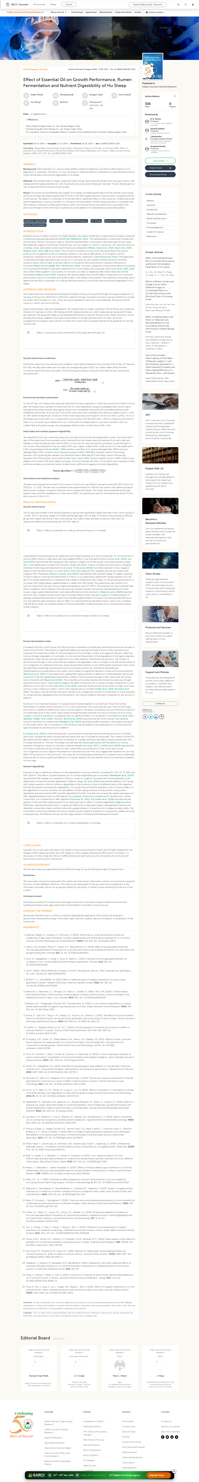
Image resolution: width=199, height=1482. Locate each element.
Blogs (53, 4)
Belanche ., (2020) (112, 592)
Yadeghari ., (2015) (70, 721)
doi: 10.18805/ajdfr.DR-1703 (71, 1194)
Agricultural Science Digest (57, 1448)
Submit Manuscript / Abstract (147, 4)
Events (69, 4)
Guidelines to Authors (93, 1421)
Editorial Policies (91, 1445)
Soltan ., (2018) (104, 799)
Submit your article (170, 1426)
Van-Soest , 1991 (77, 458)
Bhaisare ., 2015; (33, 251)
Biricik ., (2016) (73, 718)
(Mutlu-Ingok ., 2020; (101, 248)
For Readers (89, 1460)
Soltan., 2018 (104, 689)
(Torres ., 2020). (117, 559)
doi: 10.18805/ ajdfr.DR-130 (43, 1206)
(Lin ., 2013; (126, 715)
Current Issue (77, 12)
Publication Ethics (92, 1426)
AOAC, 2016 (59, 449)
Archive (137, 12)
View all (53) (59, 1339)
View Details (160, 160)
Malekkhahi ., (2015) (122, 775)
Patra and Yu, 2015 (80, 799)
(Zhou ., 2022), (67, 686)
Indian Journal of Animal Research (25, 12)
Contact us (160, 703)
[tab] (79, 120)
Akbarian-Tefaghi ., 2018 (37, 718)
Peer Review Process (93, 1439)
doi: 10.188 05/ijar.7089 (42, 1009)
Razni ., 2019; (123, 248)
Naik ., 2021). (52, 251)
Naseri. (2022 (53, 680)
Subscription (128, 1462)
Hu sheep (96, 221)
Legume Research (53, 1437)
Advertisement (129, 1467)
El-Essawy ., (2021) (34, 733)
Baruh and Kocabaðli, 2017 (47, 265)
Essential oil (56, 221)
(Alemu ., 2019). (46, 274)
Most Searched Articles (133, 1447)
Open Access (89, 1465)
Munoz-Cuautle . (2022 (64, 574)
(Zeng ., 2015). (109, 256)
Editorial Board (105, 12)
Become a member (170, 1431)
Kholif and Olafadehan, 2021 (74, 239)
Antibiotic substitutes (35, 221)
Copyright (88, 1470)
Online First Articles (123, 12)
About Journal (57, 12)
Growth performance (76, 221)
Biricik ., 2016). (71, 265)
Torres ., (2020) (82, 568)
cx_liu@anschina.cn (38, 114)
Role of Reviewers (92, 1450)
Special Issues (129, 1431)
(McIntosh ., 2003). (34, 674)
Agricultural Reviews (54, 1442)
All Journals (39, 4)
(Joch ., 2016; (120, 268)
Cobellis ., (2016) (110, 745)
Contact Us (166, 1421)
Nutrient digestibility (115, 221)
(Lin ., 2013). (91, 745)
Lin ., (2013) (92, 781)
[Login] (193, 4)
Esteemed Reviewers (132, 1457)
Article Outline (156, 12)
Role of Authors (90, 1455)
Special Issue (91, 12)
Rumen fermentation (35, 225)
